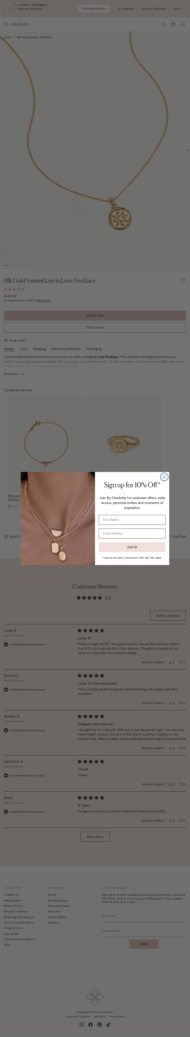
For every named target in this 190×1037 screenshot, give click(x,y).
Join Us (132, 547)
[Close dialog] (164, 477)
